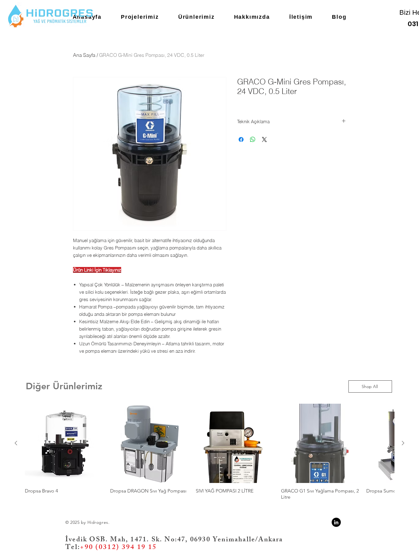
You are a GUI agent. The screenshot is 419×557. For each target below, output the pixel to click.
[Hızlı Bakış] (64, 443)
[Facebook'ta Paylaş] (241, 139)
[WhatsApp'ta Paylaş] (252, 139)
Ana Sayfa (84, 55)
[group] (209, 455)
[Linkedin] (336, 522)
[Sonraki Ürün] (403, 443)
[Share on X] (264, 139)
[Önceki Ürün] (16, 443)
